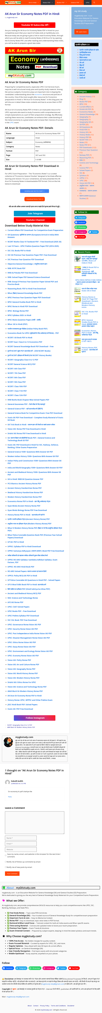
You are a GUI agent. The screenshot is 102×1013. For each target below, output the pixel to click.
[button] (94, 2)
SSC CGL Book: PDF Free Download (22, 620)
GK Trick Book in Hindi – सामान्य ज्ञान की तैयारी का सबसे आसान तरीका (31, 424)
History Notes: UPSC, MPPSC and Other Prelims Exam (30, 700)
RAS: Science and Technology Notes (23, 598)
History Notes (84, 135)
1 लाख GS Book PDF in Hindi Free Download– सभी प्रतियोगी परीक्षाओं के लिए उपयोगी (90, 271)
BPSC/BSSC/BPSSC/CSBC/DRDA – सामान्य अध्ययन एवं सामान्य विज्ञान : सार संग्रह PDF (88, 282)
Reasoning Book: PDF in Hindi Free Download (27, 289)
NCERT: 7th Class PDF (17, 373)
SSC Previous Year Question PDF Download (26, 259)
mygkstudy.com (24, 736)
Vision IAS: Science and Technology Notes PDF (27, 687)
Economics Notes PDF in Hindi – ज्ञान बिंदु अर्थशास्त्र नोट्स (29, 501)
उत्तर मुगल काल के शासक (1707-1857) (89, 340)
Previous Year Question (88, 150)
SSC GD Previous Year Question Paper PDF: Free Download (32, 255)
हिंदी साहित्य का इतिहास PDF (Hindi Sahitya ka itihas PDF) (29, 589)
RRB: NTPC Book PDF (16, 268)
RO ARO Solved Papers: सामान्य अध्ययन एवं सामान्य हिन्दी (27, 571)
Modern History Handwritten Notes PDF (25, 497)
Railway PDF (84, 155)
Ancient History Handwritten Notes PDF (25, 488)
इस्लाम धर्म (82, 73)
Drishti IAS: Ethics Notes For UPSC (22, 682)
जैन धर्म (81, 62)
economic (38, 94)
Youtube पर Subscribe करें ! (34, 25)
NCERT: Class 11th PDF (17, 391)
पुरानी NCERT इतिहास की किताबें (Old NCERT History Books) (29, 355)
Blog (81, 99)
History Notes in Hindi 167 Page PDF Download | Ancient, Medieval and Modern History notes (90, 302)
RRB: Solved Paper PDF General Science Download (29, 277)
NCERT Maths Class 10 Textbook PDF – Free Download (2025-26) (34, 242)
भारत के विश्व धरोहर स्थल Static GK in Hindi (89, 289)
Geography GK (85, 122)
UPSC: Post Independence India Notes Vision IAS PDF (30, 633)
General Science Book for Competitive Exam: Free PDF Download (35, 413)
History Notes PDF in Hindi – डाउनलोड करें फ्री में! (90, 349)
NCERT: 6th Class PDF (17, 368)
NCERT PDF (83, 140)
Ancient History (85, 96)
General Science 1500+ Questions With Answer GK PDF (30, 452)
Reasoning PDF (85, 157)
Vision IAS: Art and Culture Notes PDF (23, 664)
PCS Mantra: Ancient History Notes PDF (24, 483)
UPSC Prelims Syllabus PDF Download (23, 616)
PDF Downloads (85, 147)
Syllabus (82, 175)
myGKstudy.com (46, 1010)
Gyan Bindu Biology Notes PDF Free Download (27, 510)
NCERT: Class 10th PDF (17, 386)
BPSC (81, 104)
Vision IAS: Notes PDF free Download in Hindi (27, 429)
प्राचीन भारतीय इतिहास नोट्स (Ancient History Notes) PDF (29, 519)
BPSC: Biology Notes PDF (18, 311)
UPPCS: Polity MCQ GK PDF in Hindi (22, 576)
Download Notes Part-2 (34, 199)
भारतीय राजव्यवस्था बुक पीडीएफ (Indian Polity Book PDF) (27, 329)
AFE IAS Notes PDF (15, 602)
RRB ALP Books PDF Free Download (22, 273)
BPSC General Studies (17, 302)
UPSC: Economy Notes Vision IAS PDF (23, 655)
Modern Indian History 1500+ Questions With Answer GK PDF (33, 456)
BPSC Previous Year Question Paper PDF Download (29, 297)
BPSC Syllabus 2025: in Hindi (19, 315)
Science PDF (75, 2)
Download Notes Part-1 (35, 191)
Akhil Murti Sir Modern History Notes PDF (25, 691)
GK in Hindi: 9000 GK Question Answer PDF (25, 479)
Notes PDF (46, 2)
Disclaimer (70, 1006)
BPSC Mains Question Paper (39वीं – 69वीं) (24, 320)
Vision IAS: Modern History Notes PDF (23, 678)
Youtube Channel (35, 220)
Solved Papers (85, 170)
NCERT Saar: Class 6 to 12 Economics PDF (25, 342)
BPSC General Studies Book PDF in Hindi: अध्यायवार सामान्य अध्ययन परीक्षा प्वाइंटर (90, 323)
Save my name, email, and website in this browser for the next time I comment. (33, 855)
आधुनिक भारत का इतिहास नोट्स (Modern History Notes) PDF (29, 523)
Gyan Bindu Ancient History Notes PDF (24, 506)
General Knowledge (87, 114)
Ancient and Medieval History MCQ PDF (24, 593)
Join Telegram (34, 213)
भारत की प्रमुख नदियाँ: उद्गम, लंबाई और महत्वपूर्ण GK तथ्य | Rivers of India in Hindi (89, 260)
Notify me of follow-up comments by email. (24, 862)
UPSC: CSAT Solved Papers (18, 607)
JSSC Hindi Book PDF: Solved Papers (22, 704)
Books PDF (60, 2)
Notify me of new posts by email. (19, 867)
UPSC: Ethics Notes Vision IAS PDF (22, 642)
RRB (81, 160)
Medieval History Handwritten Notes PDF (25, 492)
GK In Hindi (32, 2)
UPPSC (82, 178)
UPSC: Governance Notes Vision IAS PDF (24, 624)
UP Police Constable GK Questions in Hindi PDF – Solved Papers (34, 580)
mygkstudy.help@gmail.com (52, 984)
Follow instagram (35, 718)
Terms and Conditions (58, 1006)
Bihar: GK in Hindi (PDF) (17, 324)
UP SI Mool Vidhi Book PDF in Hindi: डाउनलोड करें (27, 584)
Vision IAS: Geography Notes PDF (21, 669)
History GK (83, 132)
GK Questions (84, 127)
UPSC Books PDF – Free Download (22, 611)
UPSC (88, 2)
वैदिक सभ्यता (83, 57)
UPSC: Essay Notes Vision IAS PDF (22, 647)
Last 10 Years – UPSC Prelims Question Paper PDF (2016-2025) (33, 246)
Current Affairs (85, 107)
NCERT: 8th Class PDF (17, 377)
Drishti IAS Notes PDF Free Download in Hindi (27, 433)
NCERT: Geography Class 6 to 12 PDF (23, 360)
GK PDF (82, 124)
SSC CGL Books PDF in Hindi (19, 250)
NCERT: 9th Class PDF (17, 382)
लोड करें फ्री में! (40, 515)
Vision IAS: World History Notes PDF (23, 673)
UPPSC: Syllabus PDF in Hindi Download (24, 546)
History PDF (84, 137)
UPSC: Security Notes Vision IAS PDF (23, 629)
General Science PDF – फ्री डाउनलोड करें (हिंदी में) (25, 409)
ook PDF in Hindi (34, 302)
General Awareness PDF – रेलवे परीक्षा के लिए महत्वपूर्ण (26, 404)
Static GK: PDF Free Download (20, 709)
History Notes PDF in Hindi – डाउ (21, 515)
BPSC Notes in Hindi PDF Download (22, 306)
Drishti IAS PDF (85, 109)
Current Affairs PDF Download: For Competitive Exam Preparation (35, 230)
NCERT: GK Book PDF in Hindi (20, 337)
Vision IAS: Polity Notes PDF (19, 660)
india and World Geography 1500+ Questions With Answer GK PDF (35, 468)
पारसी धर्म (82, 78)
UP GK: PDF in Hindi (16, 542)
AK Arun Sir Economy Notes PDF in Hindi (25, 696)
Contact (35, 1006)
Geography (83, 117)
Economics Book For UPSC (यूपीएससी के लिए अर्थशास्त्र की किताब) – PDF (33, 333)
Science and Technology (88, 163)
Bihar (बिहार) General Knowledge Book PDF (25, 293)
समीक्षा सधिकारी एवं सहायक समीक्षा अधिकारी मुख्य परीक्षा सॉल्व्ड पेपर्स (28, 555)
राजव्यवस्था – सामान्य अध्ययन (88, 191)
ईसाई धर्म (82, 75)
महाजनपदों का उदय (85, 60)
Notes (81, 142)
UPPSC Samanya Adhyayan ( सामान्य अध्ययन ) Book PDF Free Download (36, 551)
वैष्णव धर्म (82, 70)
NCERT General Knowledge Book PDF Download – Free (30, 346)
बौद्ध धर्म (81, 65)
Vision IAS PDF (85, 183)
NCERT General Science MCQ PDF (22, 364)
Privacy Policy (44, 1006)
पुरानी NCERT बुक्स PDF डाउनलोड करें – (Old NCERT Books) (29, 351)
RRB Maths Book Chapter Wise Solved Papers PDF (28, 400)
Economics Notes (86, 112)
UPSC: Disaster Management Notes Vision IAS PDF (29, 638)
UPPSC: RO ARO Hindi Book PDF (21, 567)
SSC (80, 173)
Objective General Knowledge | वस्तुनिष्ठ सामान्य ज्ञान (27, 264)
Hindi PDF (83, 129)
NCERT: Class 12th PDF (17, 395)
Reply (10, 797)
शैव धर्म (81, 68)
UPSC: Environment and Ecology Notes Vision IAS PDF (30, 651)
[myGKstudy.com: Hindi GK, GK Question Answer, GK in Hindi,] (13, 2)
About (10, 887)
